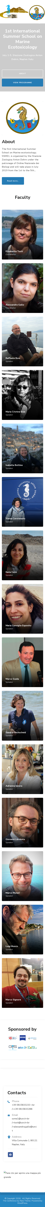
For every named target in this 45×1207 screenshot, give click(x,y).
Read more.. (13, 181)
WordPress (22, 1203)
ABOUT (22, 73)
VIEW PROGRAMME (22, 82)
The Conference (10, 1201)
